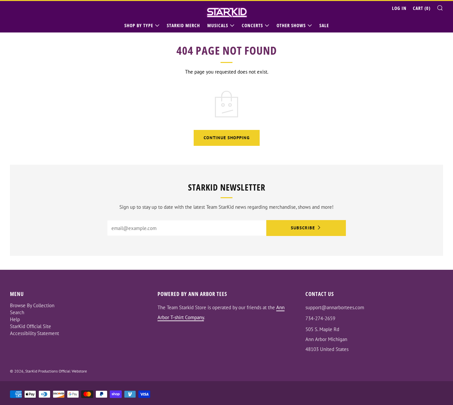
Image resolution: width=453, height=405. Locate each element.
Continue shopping (227, 138)
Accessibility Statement (34, 333)
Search (17, 312)
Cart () (421, 8)
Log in (399, 8)
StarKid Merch (183, 25)
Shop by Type (138, 25)
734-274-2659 (320, 318)
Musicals (217, 25)
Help (15, 319)
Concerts (252, 25)
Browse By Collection (32, 305)
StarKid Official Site (30, 326)
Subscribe (303, 228)
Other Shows (291, 25)
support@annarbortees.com (334, 307)
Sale (324, 25)
